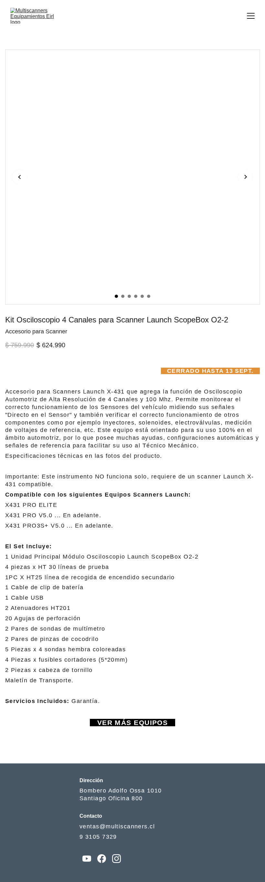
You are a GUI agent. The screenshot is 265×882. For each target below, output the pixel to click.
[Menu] (251, 16)
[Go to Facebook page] (101, 858)
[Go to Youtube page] (86, 858)
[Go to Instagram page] (116, 858)
